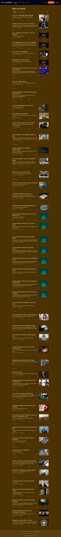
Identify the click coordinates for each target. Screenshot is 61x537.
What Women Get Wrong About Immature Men (24, 135)
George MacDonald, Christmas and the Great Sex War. (23, 347)
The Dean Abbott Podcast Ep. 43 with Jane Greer (24, 269)
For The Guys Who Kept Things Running (23, 205)
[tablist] (18, 12)
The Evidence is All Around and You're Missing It (22, 17)
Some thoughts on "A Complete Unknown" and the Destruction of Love (22, 125)
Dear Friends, (15, 482)
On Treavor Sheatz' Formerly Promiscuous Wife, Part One (24, 92)
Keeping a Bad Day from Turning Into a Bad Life (24, 427)
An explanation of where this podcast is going (21, 61)
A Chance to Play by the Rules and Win (23, 481)
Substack (25, 535)
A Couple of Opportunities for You (22, 194)
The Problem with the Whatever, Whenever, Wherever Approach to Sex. (25, 415)
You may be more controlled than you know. (21, 471)
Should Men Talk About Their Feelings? (23, 360)
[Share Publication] (46, 2)
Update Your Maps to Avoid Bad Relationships (21, 148)
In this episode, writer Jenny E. (18, 36)
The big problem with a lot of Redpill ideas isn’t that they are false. (24, 362)
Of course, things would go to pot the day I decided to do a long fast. (24, 431)
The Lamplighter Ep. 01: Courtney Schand (24, 42)
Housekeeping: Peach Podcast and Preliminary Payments (22, 511)
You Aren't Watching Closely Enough (22, 15)
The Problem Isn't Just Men (20, 113)
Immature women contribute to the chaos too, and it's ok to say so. (24, 116)
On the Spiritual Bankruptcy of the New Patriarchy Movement (25, 373)
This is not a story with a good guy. (19, 441)
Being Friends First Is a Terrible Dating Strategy (23, 500)
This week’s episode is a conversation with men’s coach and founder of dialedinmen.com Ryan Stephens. (24, 295)
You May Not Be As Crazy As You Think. (23, 23)
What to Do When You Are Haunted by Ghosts (23, 490)
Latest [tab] (14, 12)
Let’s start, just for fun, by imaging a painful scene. (22, 337)
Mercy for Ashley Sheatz (19, 81)
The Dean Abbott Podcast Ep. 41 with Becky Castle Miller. (24, 281)
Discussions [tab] (21, 12)
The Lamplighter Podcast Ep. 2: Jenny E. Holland (23, 33)
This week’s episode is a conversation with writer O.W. (23, 305)
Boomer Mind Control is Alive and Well (23, 123)
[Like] (13, 230)
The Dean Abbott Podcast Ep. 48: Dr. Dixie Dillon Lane (24, 214)
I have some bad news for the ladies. (19, 408)
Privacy (30, 531)
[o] (44, 35)
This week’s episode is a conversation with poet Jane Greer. (24, 272)
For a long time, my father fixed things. (20, 207)
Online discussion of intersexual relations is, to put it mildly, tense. (24, 350)
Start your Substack (28, 533)
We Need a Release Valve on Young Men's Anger (24, 159)
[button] (15, 2)
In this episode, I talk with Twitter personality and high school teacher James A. (25, 227)
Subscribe (51, 2)
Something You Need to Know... (21, 60)
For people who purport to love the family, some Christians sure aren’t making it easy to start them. (24, 384)
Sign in (57, 2)
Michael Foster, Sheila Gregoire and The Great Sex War (23, 381)
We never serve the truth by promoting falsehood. (22, 418)
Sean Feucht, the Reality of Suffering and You (24, 335)
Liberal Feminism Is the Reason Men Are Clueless (23, 406)
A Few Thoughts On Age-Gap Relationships (24, 314)
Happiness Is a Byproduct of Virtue (22, 520)
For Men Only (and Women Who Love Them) (24, 183)
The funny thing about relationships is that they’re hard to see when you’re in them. (24, 152)
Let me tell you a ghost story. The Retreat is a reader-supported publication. (23, 493)
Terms (33, 531)
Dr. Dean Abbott (19, 18)
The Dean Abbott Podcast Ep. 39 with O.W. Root (24, 303)
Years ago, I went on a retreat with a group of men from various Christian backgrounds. (23, 96)
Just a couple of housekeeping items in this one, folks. (23, 513)
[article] (30, 17)
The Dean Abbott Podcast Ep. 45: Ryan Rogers (23, 248)
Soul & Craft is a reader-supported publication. (21, 173)
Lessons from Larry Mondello (20, 450)
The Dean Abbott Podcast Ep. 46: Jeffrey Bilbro (23, 237)
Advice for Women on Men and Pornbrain (24, 461)
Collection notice (37, 531)
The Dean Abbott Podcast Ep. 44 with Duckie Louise (24, 259)
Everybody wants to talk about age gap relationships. (23, 316)
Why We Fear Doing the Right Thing (22, 393)
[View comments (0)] (21, 29)
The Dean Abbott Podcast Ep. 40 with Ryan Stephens (24, 292)
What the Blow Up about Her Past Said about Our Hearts (24, 83)
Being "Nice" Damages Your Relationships (24, 470)
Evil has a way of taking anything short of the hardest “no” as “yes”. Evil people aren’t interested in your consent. (24, 396)
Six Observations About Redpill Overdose (24, 325)
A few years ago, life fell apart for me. (20, 184)
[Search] (44, 2)
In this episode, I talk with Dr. (18, 217)
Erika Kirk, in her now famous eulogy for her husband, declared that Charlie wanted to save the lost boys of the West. (23, 162)
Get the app (35, 533)
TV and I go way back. (16, 451)
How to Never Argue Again (19, 51)
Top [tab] (17, 12)
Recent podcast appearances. (18, 107)
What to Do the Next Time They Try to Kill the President (24, 68)
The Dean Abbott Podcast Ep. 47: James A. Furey (23, 224)
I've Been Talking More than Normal (22, 105)
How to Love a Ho (17, 372)
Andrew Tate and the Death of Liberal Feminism (23, 438)
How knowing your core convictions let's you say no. (23, 53)
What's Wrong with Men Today (21, 172)
